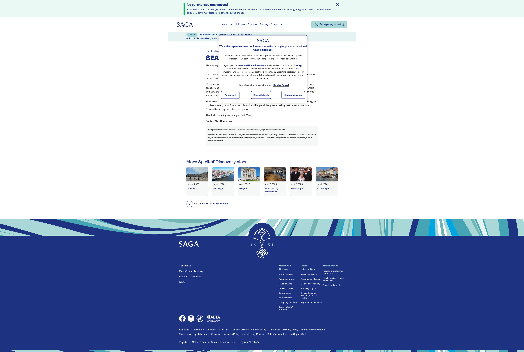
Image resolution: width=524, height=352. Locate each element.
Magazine (276, 24)
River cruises (285, 284)
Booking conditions (310, 279)
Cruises (252, 24)
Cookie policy (258, 330)
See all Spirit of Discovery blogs (211, 204)
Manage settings (293, 95)
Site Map (223, 330)
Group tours (285, 293)
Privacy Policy (290, 330)
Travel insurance (309, 275)
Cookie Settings (240, 330)
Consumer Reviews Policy (225, 334)
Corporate (274, 330)
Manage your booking (191, 271)
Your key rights (308, 288)
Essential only (261, 95)
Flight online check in (311, 303)
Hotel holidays (286, 275)
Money (264, 24)
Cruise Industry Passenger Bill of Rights (309, 295)
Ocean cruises (286, 288)
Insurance (226, 24)
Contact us (185, 266)
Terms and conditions (313, 330)
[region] (263, 69)
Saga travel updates (332, 285)
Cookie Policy (281, 85)
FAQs (182, 282)
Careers (211, 330)
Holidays (240, 24)
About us (184, 330)
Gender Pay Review (253, 334)
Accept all (230, 95)
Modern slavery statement (194, 334)
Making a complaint (277, 334)
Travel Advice (330, 266)
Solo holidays (285, 298)
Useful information (308, 268)
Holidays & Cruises (285, 268)
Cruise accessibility (310, 284)
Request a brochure (190, 277)
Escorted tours (286, 279)
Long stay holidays (288, 302)
